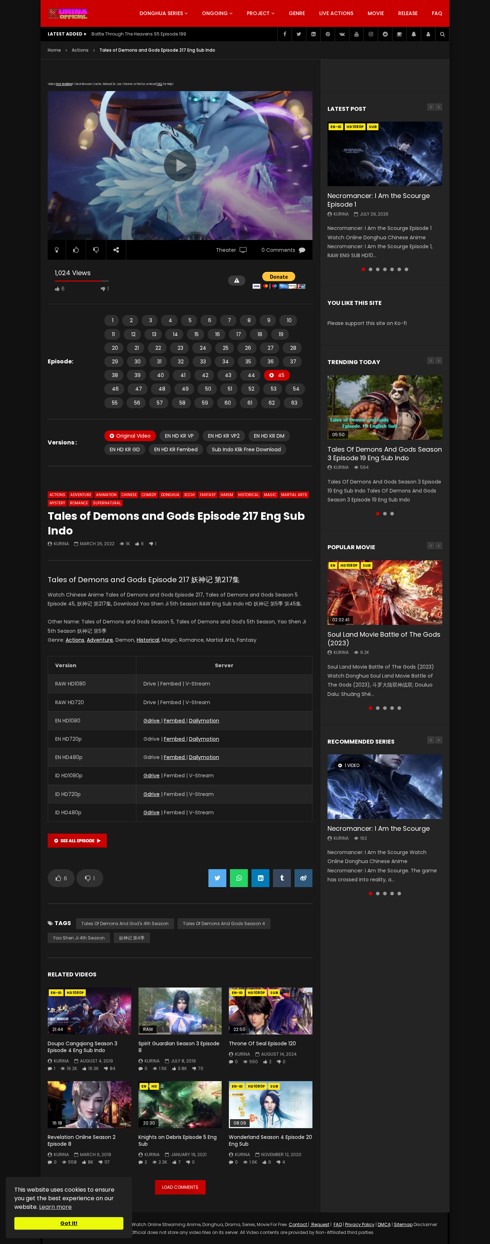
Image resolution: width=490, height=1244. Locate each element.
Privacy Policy (359, 1224)
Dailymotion (204, 720)
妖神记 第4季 (132, 938)
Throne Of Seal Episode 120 (262, 1043)
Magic (270, 495)
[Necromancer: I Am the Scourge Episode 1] (385, 154)
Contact (298, 1224)
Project (258, 13)
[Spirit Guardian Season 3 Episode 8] (180, 1011)
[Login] (428, 34)
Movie (376, 13)
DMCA (384, 1224)
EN (143, 1086)
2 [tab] (370, 269)
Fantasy (208, 495)
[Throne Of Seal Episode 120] (270, 1011)
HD (154, 1086)
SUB (274, 992)
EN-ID (56, 992)
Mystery (57, 503)
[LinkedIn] (313, 34)
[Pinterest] (327, 34)
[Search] (442, 34)
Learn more (55, 1207)
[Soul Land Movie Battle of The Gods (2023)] (385, 592)
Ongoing (215, 13)
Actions (80, 50)
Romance (79, 503)
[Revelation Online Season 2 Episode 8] (89, 1104)
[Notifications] (413, 34)
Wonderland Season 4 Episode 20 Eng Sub (270, 1141)
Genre (297, 13)
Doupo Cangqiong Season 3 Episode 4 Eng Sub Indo (82, 1047)
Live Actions (336, 13)
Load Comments (180, 1187)
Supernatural (107, 503)
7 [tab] (406, 269)
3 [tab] (378, 269)
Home (54, 50)
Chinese (129, 495)
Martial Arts (294, 495)
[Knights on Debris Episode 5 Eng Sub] (180, 1104)
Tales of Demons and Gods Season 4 (224, 923)
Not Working (64, 84)
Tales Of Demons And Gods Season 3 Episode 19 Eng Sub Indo (385, 453)
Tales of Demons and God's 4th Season (125, 923)
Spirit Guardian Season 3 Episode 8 (179, 1047)
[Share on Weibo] (303, 878)
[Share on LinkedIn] (260, 878)
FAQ (437, 13)
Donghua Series (161, 13)
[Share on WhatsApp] (239, 878)
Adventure (80, 495)
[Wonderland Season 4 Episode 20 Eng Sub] (270, 1104)
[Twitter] (299, 34)
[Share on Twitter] (217, 878)
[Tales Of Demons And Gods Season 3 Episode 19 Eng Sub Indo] (385, 407)
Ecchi (189, 495)
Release (408, 13)
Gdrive (152, 720)
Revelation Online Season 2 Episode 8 (82, 1141)
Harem (227, 495)
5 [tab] (392, 269)
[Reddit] (385, 34)
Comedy (149, 495)
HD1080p (75, 992)
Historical (248, 495)
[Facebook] (284, 34)
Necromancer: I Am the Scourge (379, 828)
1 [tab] (363, 269)
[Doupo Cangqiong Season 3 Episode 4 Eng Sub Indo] (89, 1011)
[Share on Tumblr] (282, 878)
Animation (106, 495)
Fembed (175, 720)
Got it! (68, 1223)
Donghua (170, 495)
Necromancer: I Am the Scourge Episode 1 (379, 200)
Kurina (61, 544)
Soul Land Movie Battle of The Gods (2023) (384, 638)
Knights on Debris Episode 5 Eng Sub (177, 1141)
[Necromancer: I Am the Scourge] (385, 786)
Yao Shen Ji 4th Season (79, 938)
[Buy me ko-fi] (399, 34)
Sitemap (403, 1224)
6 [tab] (399, 269)
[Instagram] (370, 34)
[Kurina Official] (68, 13)
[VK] (342, 34)
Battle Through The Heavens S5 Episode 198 (138, 34)
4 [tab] (385, 269)
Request (319, 1224)
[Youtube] (356, 34)
